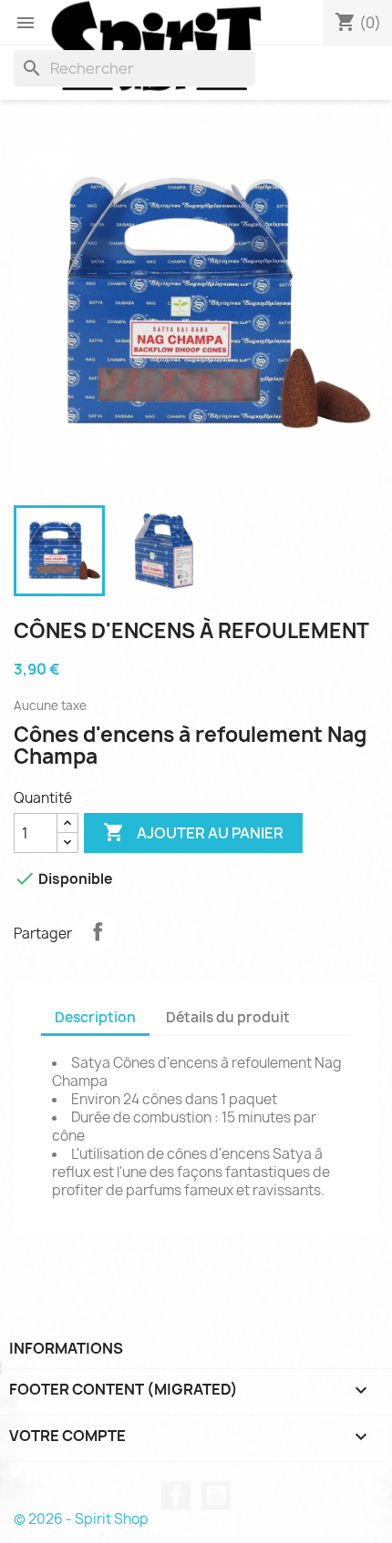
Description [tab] (95, 1017)
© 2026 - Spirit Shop (81, 1518)
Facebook (176, 1495)
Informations (66, 1348)
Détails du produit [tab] (228, 1017)
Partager (97, 931)
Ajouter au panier (193, 832)
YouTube (216, 1495)
